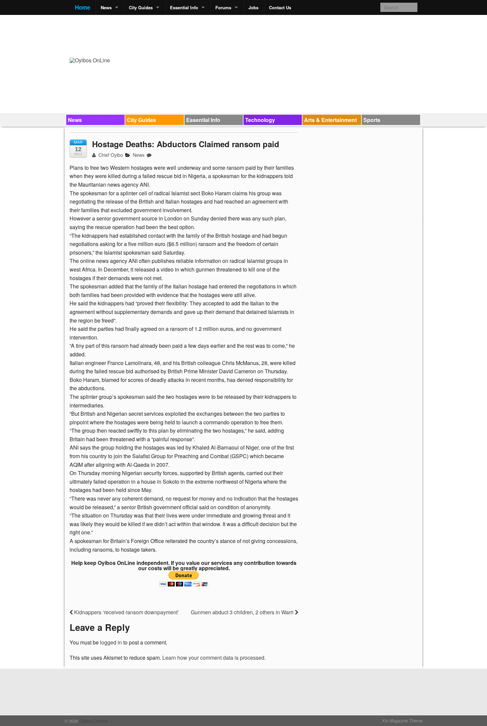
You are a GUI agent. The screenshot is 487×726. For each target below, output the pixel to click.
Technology (260, 120)
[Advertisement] (296, 35)
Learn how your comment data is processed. (214, 657)
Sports (371, 120)
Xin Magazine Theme (402, 721)
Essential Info (184, 7)
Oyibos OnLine (92, 721)
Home (82, 7)
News (106, 7)
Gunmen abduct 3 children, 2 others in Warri (243, 612)
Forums (223, 7)
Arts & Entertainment (330, 120)
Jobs (253, 7)
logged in (111, 642)
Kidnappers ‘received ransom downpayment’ (126, 612)
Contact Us (280, 7)
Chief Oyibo (110, 154)
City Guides (141, 7)
